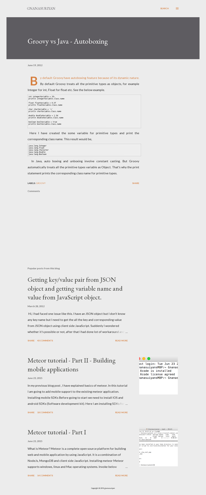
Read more (121, 340)
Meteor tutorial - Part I (57, 432)
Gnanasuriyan (41, 8)
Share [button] (135, 183)
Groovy (41, 183)
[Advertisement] (79, 229)
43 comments (45, 340)
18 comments (45, 412)
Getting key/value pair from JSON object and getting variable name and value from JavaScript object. (75, 288)
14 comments (45, 475)
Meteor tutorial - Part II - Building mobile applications (72, 364)
